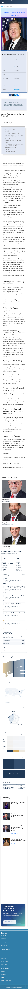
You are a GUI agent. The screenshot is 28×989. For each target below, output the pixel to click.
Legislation (3, 974)
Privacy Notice (4, 961)
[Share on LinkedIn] (15, 95)
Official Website (17, 89)
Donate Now (9, 922)
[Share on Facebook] (10, 95)
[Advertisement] (14, 862)
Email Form (16, 85)
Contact (2, 955)
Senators (3, 971)
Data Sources (4, 945)
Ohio (2, 6)
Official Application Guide (6, 942)
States (2, 977)
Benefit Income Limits (6, 980)
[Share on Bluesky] (18, 95)
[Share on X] (12, 95)
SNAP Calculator (5, 939)
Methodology (4, 958)
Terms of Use (4, 964)
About (2, 952)
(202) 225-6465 (17, 82)
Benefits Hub (4, 935)
